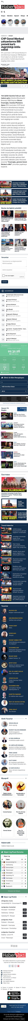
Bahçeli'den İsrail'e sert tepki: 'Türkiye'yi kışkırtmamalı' (7, 220)
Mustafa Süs (13, 610)
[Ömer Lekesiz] (4, 754)
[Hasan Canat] (4, 626)
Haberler (4, 35)
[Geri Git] (2, 1)
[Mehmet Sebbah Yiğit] (4, 642)
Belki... (11, 628)
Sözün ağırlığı (13, 725)
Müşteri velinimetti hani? (16, 612)
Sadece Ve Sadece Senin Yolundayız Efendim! (16, 665)
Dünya (23, 16)
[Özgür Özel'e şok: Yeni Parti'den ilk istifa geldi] (21, 214)
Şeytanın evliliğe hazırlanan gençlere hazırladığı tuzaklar (17, 748)
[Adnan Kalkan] (4, 680)
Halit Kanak (12, 760)
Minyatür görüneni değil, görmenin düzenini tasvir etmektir (16, 755)
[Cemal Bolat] (4, 710)
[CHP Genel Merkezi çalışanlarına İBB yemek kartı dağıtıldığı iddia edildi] (14, 75)
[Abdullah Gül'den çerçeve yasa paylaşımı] (21, 227)
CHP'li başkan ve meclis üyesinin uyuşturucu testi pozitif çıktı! (5, 234)
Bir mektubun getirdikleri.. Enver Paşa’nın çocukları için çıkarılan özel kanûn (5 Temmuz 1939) (17, 763)
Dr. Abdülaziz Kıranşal (16, 745)
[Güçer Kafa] (4, 634)
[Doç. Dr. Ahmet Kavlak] (4, 672)
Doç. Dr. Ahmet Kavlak (16, 671)
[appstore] (14, 993)
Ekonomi (5, 989)
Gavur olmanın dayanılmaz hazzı (17, 770)
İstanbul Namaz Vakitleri (9, 974)
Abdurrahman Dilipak (16, 618)
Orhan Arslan (13, 723)
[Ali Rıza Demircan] (4, 739)
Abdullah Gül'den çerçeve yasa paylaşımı (19, 234)
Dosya (3, 16)
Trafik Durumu (7, 976)
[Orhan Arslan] (4, 724)
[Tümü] (26, 606)
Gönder (4, 282)
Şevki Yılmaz (13, 663)
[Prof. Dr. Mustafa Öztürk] (4, 703)
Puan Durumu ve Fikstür (9, 977)
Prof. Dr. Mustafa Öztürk (17, 702)
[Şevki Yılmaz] (4, 664)
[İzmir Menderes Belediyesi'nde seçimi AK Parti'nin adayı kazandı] (7, 242)
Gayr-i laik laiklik (14, 673)
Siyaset (16, 16)
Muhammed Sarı (14, 647)
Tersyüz (11, 635)
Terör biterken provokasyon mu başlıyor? (17, 643)
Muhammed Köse (14, 685)
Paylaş (4, 85)
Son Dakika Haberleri (8, 981)
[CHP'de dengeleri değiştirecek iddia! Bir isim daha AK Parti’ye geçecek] (21, 242)
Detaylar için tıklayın (14, 891)
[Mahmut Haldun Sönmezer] (4, 731)
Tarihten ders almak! (15, 620)
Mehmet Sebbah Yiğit (15, 640)
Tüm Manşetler (7, 979)
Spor (11, 989)
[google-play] (14, 998)
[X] (12, 966)
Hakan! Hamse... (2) (14, 658)
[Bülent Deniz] (4, 657)
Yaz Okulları (12, 711)
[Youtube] (18, 966)
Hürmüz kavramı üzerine (16, 704)
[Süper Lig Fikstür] (26, 897)
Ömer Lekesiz (13, 752)
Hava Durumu (7, 972)
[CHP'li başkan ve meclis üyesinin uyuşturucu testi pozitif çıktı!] (7, 227)
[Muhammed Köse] (4, 687)
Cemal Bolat (13, 709)
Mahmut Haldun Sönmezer (17, 730)
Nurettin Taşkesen (15, 694)
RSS (4, 1006)
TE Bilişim (18, 1011)
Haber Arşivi (6, 983)
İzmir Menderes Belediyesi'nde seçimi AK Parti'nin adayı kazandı (7, 249)
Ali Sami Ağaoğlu (14, 768)
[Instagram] (15, 966)
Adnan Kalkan (13, 678)
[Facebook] (9, 966)
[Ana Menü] (1, 12)
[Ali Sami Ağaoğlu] (4, 769)
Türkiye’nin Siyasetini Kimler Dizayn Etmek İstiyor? (17, 650)
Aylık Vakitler (5, 372)
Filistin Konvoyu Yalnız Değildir (15, 681)
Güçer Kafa (12, 633)
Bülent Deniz (13, 656)
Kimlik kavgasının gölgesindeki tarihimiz (15, 732)
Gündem (9, 16)
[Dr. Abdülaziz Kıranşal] (4, 747)
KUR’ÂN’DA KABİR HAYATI (16, 740)
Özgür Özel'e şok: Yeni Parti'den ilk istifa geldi (20, 219)
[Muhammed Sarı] (4, 649)
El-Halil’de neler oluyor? (16, 696)
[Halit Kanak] (4, 762)
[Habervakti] (13, 6)
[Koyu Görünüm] (4, 12)
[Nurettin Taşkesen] (4, 695)
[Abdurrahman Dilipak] (4, 619)
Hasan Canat (13, 625)
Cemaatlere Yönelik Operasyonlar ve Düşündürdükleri (15, 688)
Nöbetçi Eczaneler (8, 970)
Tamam (22, 1019)
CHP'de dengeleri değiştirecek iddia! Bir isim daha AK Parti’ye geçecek (20, 249)
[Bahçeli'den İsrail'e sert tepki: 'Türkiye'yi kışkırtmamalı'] (7, 214)
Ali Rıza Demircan (14, 738)
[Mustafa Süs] (4, 611)
